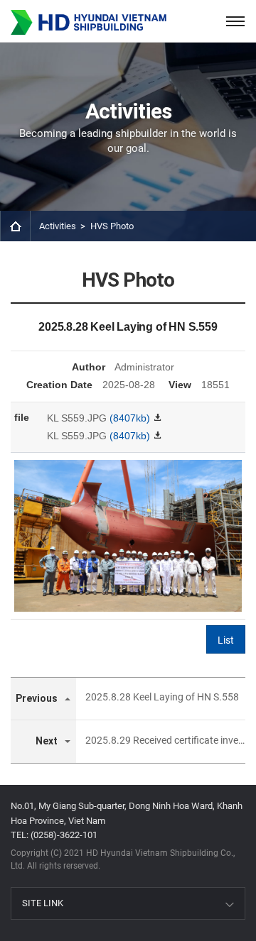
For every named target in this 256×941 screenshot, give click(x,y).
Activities (57, 226)
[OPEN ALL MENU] (235, 21)
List (226, 640)
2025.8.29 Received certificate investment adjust (165, 740)
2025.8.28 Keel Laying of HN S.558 (162, 697)
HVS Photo (112, 226)
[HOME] (15, 226)
